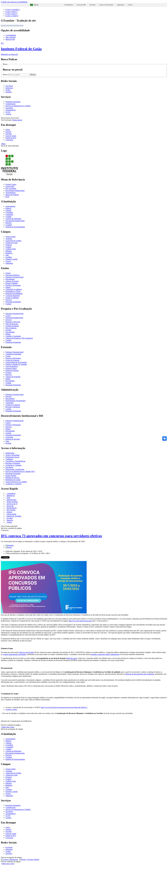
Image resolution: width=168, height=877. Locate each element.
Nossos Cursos (10, 184)
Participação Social (12, 457)
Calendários (10, 493)
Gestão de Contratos (12, 405)
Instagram (9, 849)
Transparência (10, 110)
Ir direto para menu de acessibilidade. (14, 2)
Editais (7, 287)
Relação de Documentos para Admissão (139, 674)
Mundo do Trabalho (13, 516)
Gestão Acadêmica (12, 298)
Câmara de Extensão (12, 377)
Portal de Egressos (12, 370)
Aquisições (9, 403)
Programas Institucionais (14, 318)
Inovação (9, 506)
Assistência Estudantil (13, 354)
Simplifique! (68, 5)
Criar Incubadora (11, 366)
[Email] (8, 547)
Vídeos (9, 522)
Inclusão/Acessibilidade (14, 294)
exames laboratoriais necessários (14, 654)
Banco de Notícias (12, 195)
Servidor (8, 134)
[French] (9, 25)
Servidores (9, 467)
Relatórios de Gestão (12, 480)
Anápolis (8, 239)
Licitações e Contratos (13, 465)
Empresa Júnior (11, 368)
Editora (9, 512)
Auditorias (9, 459)
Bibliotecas (10, 496)
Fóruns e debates (11, 283)
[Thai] (21, 25)
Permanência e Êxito (12, 291)
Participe (92, 5)
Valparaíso (9, 263)
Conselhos (9, 212)
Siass (7, 441)
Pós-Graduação (11, 328)
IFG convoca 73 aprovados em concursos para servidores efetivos (51, 536)
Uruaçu (8, 261)
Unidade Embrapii (12, 326)
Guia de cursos (10, 136)
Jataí (7, 255)
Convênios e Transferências (15, 461)
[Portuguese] (2, 25)
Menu (3, 144)
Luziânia (8, 257)
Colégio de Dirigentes (13, 219)
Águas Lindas (10, 237)
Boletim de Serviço (12, 478)
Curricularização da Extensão (16, 362)
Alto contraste (10, 37)
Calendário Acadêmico (13, 289)
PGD (7, 197)
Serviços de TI (11, 504)
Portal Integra (11, 508)
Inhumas (8, 251)
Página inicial (17, 120)
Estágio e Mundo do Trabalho (16, 364)
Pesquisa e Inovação (12, 322)
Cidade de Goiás (11, 243)
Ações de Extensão (12, 360)
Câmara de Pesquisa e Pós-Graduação (19, 338)
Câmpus (8, 210)
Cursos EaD (9, 186)
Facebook (9, 847)
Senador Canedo (11, 259)
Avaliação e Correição (13, 484)
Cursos (8, 273)
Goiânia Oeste (10, 249)
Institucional (9, 453)
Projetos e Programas (13, 285)
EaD (8, 498)
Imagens (9, 520)
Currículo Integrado (12, 296)
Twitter (8, 851)
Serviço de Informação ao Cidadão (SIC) (20, 471)
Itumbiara (8, 253)
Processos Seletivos (12, 275)
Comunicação (10, 104)
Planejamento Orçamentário (15, 401)
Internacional (11, 500)
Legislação (120, 5)
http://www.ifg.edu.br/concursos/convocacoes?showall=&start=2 (64, 707)
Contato (8, 114)
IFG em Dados (10, 188)
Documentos (10, 279)
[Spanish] (18, 25)
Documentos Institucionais (15, 191)
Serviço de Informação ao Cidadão (18, 106)
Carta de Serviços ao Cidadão (16, 482)
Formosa (8, 245)
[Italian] (15, 25)
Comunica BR (81, 5)
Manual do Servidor (12, 439)
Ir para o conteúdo (12, 10)
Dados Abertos (10, 476)
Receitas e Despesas (12, 407)
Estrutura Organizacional (14, 277)
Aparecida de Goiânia (13, 241)
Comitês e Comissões (13, 336)
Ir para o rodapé (11, 16)
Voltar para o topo (7, 727)
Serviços (8, 300)
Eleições (8, 223)
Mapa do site (10, 39)
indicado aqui (71, 658)
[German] (12, 25)
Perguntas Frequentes (13, 302)
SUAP (7, 112)
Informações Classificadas (14, 469)
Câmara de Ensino (12, 281)
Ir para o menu (11, 12)
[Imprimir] (9, 545)
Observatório (11, 514)
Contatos (8, 225)
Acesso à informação (106, 5)
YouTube (8, 854)
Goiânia (8, 247)
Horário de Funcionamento (15, 227)
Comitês (8, 217)
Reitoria (8, 208)
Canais (130, 5)
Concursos (9, 140)
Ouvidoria (9, 108)
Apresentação (10, 206)
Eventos (8, 330)
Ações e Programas (12, 455)
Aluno (7, 130)
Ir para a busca (11, 14)
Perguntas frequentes (12, 102)
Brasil (36, 5)
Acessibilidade (10, 35)
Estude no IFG (10, 138)
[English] (6, 25)
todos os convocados (26, 652)
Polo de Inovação (11, 324)
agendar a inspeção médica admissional (105, 654)
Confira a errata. (11, 709)
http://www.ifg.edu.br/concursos (80, 621)
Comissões (9, 214)
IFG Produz (10, 510)
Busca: (5, 74)
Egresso (8, 132)
